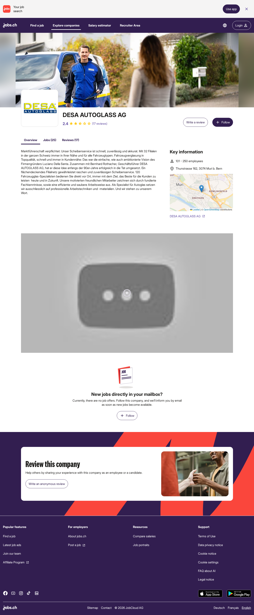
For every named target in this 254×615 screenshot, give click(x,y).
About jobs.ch (77, 536)
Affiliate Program (14, 562)
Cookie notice (207, 553)
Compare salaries (144, 536)
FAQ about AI (207, 571)
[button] (127, 293)
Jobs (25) (49, 140)
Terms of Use (207, 536)
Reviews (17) (70, 140)
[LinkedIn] (36, 593)
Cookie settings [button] (208, 562)
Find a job (37, 25)
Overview (30, 140)
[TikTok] (28, 593)
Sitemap (92, 607)
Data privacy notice (210, 545)
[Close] (246, 8)
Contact (106, 607)
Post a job (74, 545)
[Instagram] (21, 593)
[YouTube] (13, 593)
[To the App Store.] (210, 593)
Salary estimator (99, 25)
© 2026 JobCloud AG (129, 607)
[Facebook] (5, 593)
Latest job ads (12, 545)
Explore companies (66, 25)
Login (239, 25)
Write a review (195, 122)
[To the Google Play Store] (239, 593)
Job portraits (141, 545)
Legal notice (206, 579)
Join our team (12, 553)
